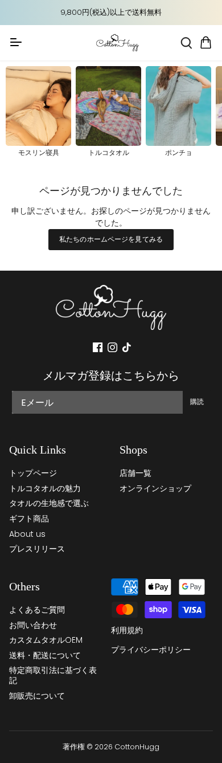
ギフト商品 (29, 518)
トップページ (33, 473)
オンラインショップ (155, 488)
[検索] (186, 43)
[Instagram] (112, 347)
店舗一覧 (135, 473)
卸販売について (37, 695)
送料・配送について (45, 655)
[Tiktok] (126, 347)
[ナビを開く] (16, 42)
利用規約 (127, 630)
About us (27, 534)
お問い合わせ (33, 625)
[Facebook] (97, 347)
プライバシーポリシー (151, 649)
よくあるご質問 (37, 609)
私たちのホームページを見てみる (111, 239)
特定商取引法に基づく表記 (53, 675)
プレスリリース (37, 548)
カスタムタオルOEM (46, 640)
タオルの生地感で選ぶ (49, 503)
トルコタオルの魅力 (45, 488)
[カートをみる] (206, 43)
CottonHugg (136, 747)
